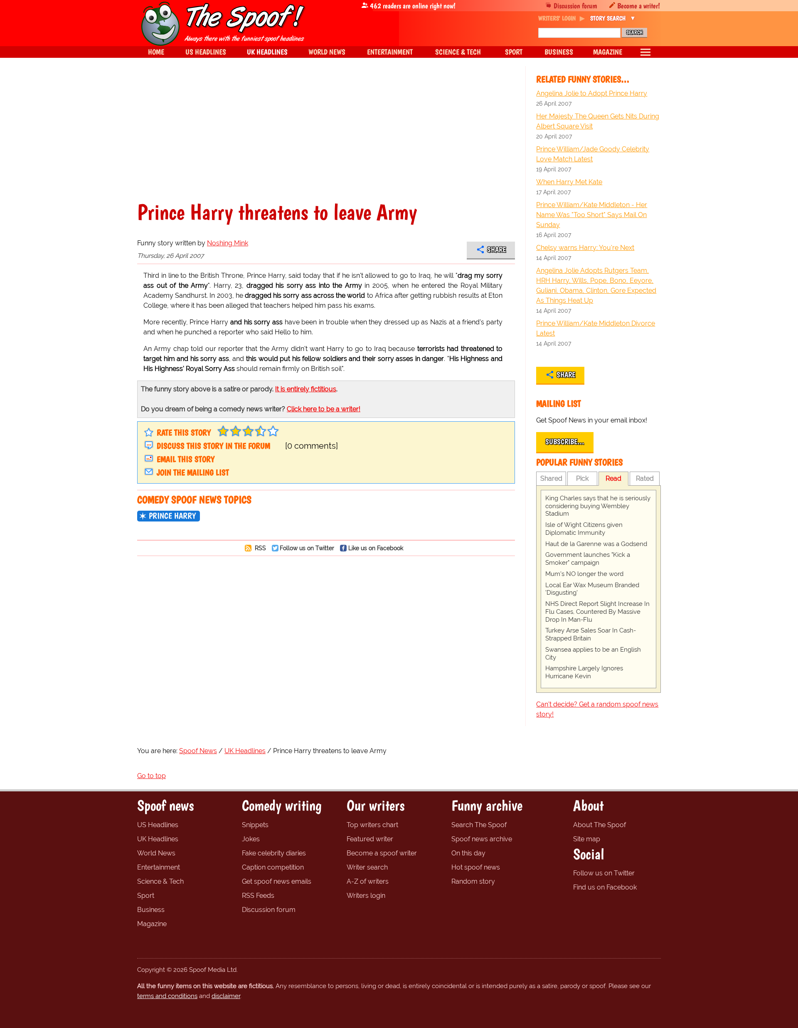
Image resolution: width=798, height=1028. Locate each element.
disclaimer (226, 996)
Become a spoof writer (382, 853)
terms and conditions (167, 996)
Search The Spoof (479, 825)
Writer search (367, 867)
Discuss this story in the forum (213, 446)
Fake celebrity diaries (274, 853)
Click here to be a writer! (323, 409)
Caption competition (273, 867)
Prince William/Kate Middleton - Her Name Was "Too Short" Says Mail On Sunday (591, 215)
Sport (145, 896)
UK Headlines (157, 839)
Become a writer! (638, 5)
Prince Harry (172, 516)
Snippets (255, 825)
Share (496, 249)
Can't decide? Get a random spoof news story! (597, 709)
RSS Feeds (258, 896)
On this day (468, 853)
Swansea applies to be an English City (593, 653)
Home (156, 51)
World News (156, 853)
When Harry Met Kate (569, 182)
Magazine (152, 924)
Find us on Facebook (605, 887)
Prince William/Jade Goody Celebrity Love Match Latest (592, 154)
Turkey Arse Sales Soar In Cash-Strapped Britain (590, 634)
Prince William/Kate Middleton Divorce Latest (595, 328)
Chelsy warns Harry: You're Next (585, 248)
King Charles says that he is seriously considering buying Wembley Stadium (597, 506)
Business (151, 910)
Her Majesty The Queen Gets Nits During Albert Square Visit (597, 121)
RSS (259, 547)
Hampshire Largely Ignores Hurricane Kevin (584, 672)
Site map (586, 839)
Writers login (366, 896)
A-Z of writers (368, 881)
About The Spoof (599, 825)
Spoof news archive (481, 839)
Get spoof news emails (276, 881)
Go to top (151, 776)
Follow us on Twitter (307, 547)
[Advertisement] (326, 139)
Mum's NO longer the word (584, 574)
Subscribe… (564, 441)
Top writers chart (372, 825)
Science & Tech (160, 881)
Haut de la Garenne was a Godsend (596, 544)
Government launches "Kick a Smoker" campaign (587, 558)
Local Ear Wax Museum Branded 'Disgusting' (592, 589)
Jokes (251, 839)
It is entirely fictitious (305, 389)
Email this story (185, 459)
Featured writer (370, 839)
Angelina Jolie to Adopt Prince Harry (591, 93)
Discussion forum (575, 5)
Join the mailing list (193, 472)
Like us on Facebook (375, 547)
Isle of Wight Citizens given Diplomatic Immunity (584, 528)
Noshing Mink (227, 243)
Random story (473, 881)
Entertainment (158, 867)
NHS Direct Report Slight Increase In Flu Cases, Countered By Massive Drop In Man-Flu (597, 611)
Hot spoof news (475, 867)
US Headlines (157, 825)
